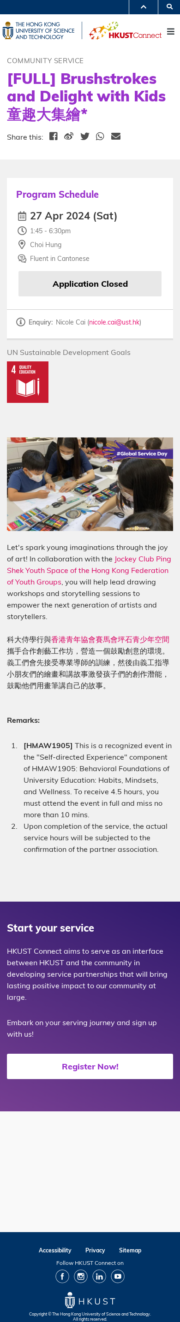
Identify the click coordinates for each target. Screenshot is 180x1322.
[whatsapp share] (100, 137)
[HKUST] (42, 30)
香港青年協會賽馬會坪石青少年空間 (110, 639)
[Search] (166, 6)
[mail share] (116, 137)
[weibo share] (69, 137)
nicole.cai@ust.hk (114, 322)
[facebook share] (53, 137)
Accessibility (55, 1250)
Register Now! (90, 1066)
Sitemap (130, 1250)
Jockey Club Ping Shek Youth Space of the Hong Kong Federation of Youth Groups (89, 570)
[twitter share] (85, 137)
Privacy (95, 1250)
